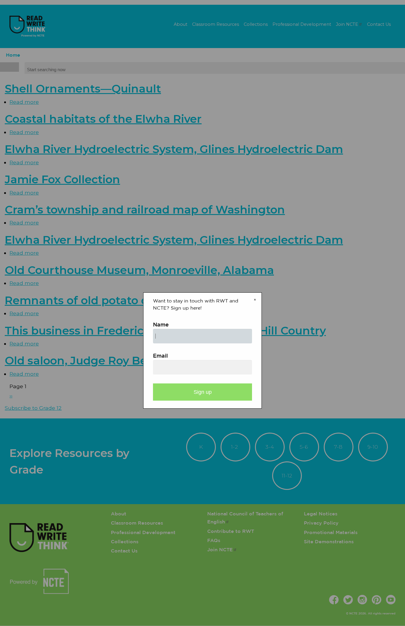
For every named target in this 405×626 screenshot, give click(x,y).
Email (160, 356)
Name (161, 325)
